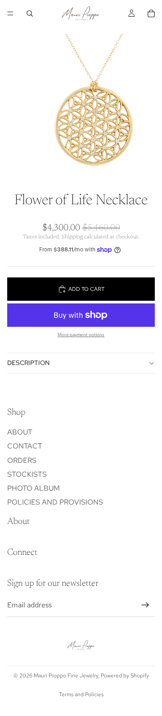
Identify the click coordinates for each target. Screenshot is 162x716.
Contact (24, 446)
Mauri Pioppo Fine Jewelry (66, 675)
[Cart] (151, 13)
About (19, 432)
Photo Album (33, 488)
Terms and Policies (81, 694)
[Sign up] (145, 605)
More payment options (81, 335)
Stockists (27, 474)
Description (28, 363)
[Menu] (10, 13)
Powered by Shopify (125, 675)
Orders (21, 460)
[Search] (30, 13)
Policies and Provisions (55, 502)
